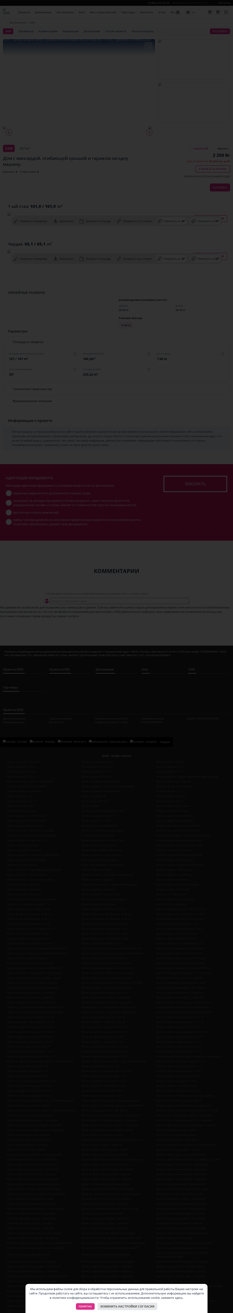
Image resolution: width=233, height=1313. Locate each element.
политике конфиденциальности (75, 1298)
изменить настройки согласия (127, 1306)
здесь (179, 1298)
